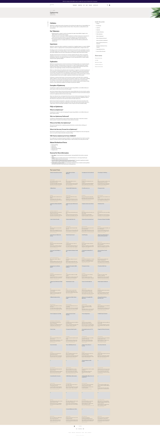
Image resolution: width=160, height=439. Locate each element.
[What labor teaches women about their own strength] (56, 222)
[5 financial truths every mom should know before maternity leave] (104, 300)
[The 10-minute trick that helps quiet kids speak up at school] (56, 363)
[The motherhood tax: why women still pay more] (104, 206)
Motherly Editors (53, 13)
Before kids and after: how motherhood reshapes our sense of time (56, 213)
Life (84, 5)
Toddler (99, 326)
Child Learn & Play (52, 304)
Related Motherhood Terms (100, 49)
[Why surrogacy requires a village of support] (56, 253)
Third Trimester (58, 357)
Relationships (84, 185)
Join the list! (95, 5)
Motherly (67, 257)
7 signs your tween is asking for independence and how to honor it (87, 323)
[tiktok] (81, 429)
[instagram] (76, 429)
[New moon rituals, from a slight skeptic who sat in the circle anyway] (56, 412)
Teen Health (101, 185)
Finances (56, 185)
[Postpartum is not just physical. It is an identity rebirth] (56, 269)
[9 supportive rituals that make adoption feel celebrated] (104, 284)
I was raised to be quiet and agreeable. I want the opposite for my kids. (87, 385)
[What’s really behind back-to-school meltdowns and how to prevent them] (72, 363)
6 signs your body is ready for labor (71, 290)
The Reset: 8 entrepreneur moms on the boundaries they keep (72, 418)
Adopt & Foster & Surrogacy (73, 216)
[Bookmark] (47, 26)
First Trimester (103, 232)
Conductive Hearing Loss (99, 64)
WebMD (53, 157)
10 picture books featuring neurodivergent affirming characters (87, 418)
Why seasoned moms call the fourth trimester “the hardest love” (103, 260)
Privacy (83, 432)
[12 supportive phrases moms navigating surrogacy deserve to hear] (104, 332)
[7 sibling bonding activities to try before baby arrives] (56, 300)
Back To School (58, 373)
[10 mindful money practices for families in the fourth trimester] (72, 316)
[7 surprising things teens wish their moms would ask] (56, 284)
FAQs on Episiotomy (99, 34)
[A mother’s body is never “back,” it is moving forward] (72, 237)
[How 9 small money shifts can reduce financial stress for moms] (56, 175)
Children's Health (84, 304)
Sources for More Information (100, 51)
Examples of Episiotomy (100, 31)
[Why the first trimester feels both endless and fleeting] (56, 237)
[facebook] (78, 429)
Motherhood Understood (54, 211)
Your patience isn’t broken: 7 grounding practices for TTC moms (87, 338)
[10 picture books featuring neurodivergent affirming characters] (88, 412)
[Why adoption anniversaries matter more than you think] (88, 206)
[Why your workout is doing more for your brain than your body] (56, 378)
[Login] (109, 5)
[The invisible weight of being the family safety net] (72, 222)
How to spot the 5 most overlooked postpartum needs (87, 275)
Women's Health (52, 383)
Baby (66, 185)
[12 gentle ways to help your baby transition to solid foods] (104, 269)
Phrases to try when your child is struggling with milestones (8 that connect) (87, 306)
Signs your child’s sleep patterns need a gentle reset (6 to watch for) (72, 354)
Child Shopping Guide (89, 405)
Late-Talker (96, 60)
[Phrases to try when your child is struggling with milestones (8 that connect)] (88, 300)
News (67, 405)
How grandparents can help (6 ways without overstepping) (55, 323)
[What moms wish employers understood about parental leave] (104, 237)
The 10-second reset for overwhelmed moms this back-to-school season (103, 418)
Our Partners (84, 405)
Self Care (55, 422)
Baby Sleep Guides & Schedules (71, 358)
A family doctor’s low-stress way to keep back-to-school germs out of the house (104, 369)
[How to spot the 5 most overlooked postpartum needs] (88, 269)
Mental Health (89, 311)
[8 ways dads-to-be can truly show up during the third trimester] (56, 347)
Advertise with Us (78, 432)
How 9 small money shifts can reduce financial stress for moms (55, 182)
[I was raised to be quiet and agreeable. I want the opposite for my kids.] (88, 378)
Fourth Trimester (88, 200)
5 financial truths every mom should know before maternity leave (104, 306)
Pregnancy (75, 5)
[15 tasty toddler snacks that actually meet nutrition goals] (104, 316)
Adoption (83, 211)
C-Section (88, 262)
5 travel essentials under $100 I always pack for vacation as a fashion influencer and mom (104, 385)
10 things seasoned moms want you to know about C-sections (87, 354)
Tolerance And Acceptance (99, 66)
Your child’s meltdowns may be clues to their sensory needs (71, 385)
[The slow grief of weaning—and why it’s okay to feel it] (88, 237)
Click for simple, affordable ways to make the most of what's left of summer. (80, 1)
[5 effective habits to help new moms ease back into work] (104, 347)
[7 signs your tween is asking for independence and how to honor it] (88, 316)
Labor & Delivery (54, 232)
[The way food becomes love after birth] (88, 191)
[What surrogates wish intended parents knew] (72, 206)
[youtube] (80, 429)
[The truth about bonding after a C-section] (88, 253)
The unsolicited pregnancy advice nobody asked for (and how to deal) (56, 402)
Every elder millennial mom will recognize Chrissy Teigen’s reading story (72, 402)
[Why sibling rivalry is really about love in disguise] (56, 191)
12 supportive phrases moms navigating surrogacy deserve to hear (104, 338)
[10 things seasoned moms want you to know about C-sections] (88, 347)
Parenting (80, 5)
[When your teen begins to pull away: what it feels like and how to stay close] (104, 175)
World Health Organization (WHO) (58, 162)
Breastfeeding (87, 247)
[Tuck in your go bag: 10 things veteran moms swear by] (56, 332)
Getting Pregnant (84, 336)
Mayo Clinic (54, 155)
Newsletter (73, 432)
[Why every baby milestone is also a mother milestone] (72, 175)
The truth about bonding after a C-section (88, 259)
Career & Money (68, 195)
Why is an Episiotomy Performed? (101, 38)
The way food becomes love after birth (87, 196)
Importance (98, 27)
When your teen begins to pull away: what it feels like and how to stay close (104, 182)
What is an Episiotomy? (99, 36)
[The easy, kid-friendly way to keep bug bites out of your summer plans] (88, 395)
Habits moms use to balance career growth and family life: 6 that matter (87, 291)
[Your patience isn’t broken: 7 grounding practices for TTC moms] (88, 332)
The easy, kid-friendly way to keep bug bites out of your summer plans (87, 402)
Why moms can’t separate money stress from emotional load (88, 228)
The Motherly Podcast (101, 406)
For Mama (67, 242)
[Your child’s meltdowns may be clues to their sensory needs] (72, 378)
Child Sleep (67, 352)
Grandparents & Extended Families (88, 186)
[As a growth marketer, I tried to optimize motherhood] (88, 363)
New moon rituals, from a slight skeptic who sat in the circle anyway (56, 418)
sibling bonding (55, 201)
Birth (50, 226)
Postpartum (83, 195)
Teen (98, 185)
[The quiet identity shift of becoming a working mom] (72, 191)
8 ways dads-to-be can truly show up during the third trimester (55, 354)
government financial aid (88, 233)
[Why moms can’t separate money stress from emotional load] (88, 222)
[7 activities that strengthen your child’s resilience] (72, 269)
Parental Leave (100, 242)
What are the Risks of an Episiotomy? (102, 40)
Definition (97, 23)
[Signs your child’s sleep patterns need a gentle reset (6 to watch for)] (72, 347)
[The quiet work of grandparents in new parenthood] (88, 175)
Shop (87, 5)
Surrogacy (104, 342)
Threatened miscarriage (98, 58)
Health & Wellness (100, 195)
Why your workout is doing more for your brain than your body (55, 385)
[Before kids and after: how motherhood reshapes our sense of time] (56, 206)
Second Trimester (103, 310)
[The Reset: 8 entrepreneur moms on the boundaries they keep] (72, 412)
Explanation (98, 29)
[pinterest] (83, 429)
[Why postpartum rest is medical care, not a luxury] (104, 191)
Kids (93, 405)
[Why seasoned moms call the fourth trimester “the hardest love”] (104, 253)
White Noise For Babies (98, 62)
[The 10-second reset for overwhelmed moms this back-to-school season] (104, 412)
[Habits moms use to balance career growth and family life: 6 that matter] (88, 284)
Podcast (90, 5)
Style (98, 383)
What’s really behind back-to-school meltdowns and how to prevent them (71, 369)
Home (51, 10)
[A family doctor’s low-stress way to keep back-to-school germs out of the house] (104, 363)
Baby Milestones (70, 185)
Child (66, 273)
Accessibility (89, 432)
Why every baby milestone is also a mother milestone (71, 182)
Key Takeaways (98, 25)
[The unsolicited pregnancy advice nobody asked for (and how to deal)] (56, 395)
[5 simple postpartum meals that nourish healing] (72, 332)
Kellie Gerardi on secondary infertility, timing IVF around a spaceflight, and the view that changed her (103, 402)
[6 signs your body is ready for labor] (72, 284)
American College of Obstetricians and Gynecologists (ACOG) (63, 160)
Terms (86, 432)
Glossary (54, 10)
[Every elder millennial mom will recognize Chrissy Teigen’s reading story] (72, 395)
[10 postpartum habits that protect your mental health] (72, 300)
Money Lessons (52, 185)
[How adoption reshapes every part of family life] (72, 253)
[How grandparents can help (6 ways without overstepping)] (56, 316)
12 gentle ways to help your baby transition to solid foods (102, 275)
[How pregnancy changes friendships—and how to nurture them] (104, 222)
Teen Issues (105, 185)
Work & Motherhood (74, 201)
